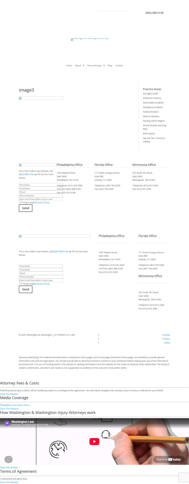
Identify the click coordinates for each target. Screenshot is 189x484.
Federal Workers (151, 111)
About (78, 65)
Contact (119, 65)
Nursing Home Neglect (154, 120)
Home (69, 65)
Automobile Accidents (153, 102)
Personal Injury (94, 65)
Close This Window (9, 394)
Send (25, 208)
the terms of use (42, 202)
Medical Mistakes (151, 116)
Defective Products (152, 98)
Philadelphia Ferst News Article (14, 405)
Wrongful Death (150, 93)
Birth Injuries (149, 133)
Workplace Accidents (153, 107)
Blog (110, 65)
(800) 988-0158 (154, 12)
